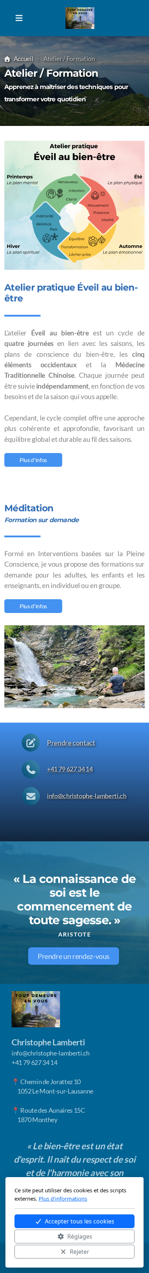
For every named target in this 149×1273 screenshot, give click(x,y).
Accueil (23, 59)
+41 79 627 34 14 (70, 769)
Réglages (79, 1236)
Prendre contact (71, 743)
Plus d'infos (33, 459)
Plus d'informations (63, 1198)
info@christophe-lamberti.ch (87, 796)
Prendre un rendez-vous (74, 956)
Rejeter (79, 1252)
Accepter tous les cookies (79, 1221)
